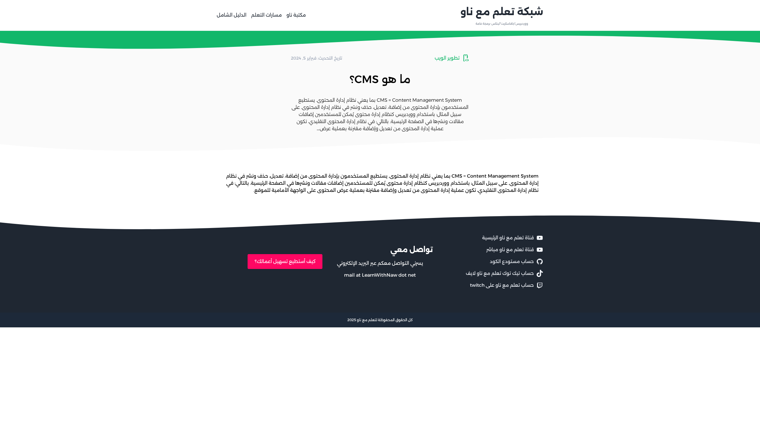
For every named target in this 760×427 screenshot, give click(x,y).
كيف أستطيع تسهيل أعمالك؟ (285, 261)
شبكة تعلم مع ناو (501, 11)
